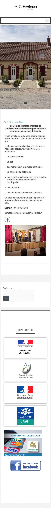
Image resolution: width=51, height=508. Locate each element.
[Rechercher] (6, 298)
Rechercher (8, 288)
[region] (25, 67)
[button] (7, 240)
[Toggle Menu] (47, 21)
